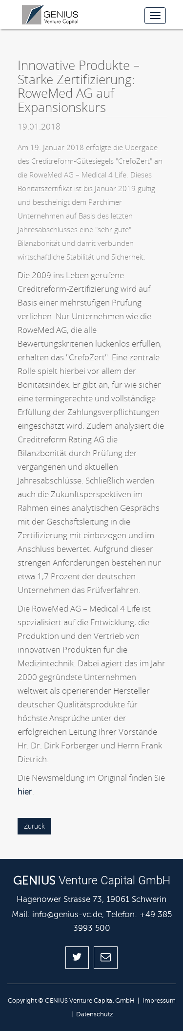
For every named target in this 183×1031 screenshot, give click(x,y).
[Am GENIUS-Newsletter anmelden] (106, 957)
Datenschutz (94, 1014)
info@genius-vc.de (67, 914)
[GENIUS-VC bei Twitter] (77, 957)
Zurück (34, 826)
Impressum (159, 1000)
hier (25, 791)
